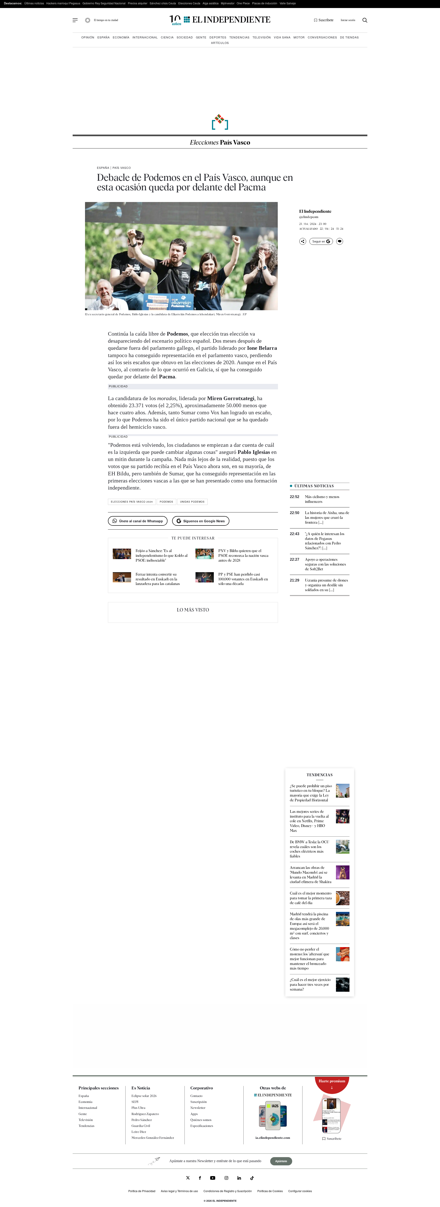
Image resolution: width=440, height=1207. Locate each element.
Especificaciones (201, 1126)
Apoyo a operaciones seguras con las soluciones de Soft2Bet (325, 564)
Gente (201, 37)
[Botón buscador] (365, 20)
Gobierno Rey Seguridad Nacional (104, 3)
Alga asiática (211, 3)
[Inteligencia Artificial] (273, 1129)
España (103, 37)
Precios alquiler (137, 3)
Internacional (145, 37)
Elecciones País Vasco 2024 (132, 501)
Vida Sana (282, 37)
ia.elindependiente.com (273, 1138)
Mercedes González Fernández (153, 1138)
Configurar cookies (300, 1191)
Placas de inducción (264, 3)
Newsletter (198, 1108)
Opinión (87, 37)
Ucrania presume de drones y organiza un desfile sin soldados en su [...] (326, 585)
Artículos (220, 43)
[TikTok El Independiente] (252, 1179)
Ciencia (167, 37)
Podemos (166, 501)
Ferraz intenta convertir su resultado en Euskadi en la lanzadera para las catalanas (158, 579)
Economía (121, 37)
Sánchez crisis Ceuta (163, 3)
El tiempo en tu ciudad (106, 20)
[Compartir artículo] (302, 241)
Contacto (196, 1096)
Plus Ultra (138, 1108)
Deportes (217, 37)
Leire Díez (139, 1132)
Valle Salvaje (288, 3)
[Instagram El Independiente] (226, 1178)
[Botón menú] (75, 20)
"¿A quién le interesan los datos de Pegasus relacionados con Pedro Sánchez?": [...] (324, 541)
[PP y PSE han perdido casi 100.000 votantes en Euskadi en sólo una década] (204, 579)
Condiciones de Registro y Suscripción (228, 1191)
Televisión (262, 37)
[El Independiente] (220, 20)
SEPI (135, 1102)
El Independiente (315, 211)
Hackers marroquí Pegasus (63, 3)
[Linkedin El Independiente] (239, 1178)
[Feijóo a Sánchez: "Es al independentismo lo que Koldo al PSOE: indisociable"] (122, 556)
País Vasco (220, 142)
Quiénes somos (201, 1119)
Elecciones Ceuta (189, 3)
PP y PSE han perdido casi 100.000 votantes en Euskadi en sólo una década (243, 579)
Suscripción (198, 1102)
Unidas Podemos (192, 501)
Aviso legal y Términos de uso (179, 1191)
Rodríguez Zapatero (145, 1113)
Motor (299, 37)
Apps (194, 1113)
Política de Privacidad (141, 1191)
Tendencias (239, 37)
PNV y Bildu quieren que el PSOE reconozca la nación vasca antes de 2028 (243, 556)
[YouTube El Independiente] (212, 1178)
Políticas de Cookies (270, 1191)
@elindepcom (308, 216)
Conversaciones (322, 37)
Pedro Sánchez (142, 1119)
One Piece (243, 3)
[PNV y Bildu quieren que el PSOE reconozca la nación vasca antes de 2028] (204, 556)
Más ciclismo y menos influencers (322, 499)
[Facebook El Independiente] (200, 1178)
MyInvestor (227, 3)
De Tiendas (349, 37)
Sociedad (185, 37)
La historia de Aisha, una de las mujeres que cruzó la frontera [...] (327, 518)
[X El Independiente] (188, 1178)
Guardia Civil (141, 1126)
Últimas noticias (34, 3)
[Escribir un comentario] (339, 241)
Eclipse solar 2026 (144, 1096)
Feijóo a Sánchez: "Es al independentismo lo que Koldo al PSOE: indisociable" (161, 556)
